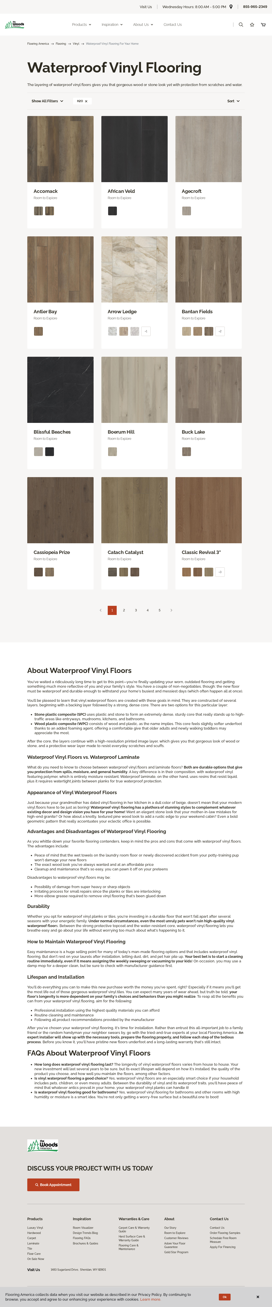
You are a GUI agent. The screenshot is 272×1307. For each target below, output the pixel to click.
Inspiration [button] (110, 24)
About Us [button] (141, 24)
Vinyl (76, 43)
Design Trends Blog (85, 1232)
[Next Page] (171, 610)
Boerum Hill (121, 432)
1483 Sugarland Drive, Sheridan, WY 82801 (78, 1269)
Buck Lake (193, 432)
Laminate (33, 1243)
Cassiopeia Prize (52, 552)
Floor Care (34, 1253)
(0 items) (263, 24)
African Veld (121, 191)
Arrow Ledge (122, 311)
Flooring (61, 43)
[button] (241, 25)
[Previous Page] (100, 610)
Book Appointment (55, 1185)
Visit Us (146, 7)
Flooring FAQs (81, 1238)
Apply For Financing (222, 1247)
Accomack (46, 191)
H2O (80, 101)
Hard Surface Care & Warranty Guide (132, 1238)
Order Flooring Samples (225, 1232)
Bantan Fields (197, 311)
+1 (146, 331)
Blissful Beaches (52, 432)
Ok (225, 1297)
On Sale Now (35, 1259)
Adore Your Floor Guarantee (174, 1245)
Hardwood (34, 1232)
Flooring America (38, 43)
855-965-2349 (255, 7)
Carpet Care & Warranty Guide (134, 1229)
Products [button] (79, 24)
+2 (220, 331)
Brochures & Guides (85, 1243)
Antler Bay (45, 311)
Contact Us (173, 24)
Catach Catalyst (125, 552)
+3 (220, 572)
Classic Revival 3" (201, 552)
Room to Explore (174, 1232)
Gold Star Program (176, 1252)
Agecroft (192, 191)
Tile (29, 1248)
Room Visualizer (83, 1227)
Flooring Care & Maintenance (129, 1247)
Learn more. (150, 1299)
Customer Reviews (176, 1238)
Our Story (170, 1227)
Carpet (31, 1238)
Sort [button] (230, 101)
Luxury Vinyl (35, 1227)
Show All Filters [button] (45, 101)
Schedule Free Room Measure (223, 1239)
